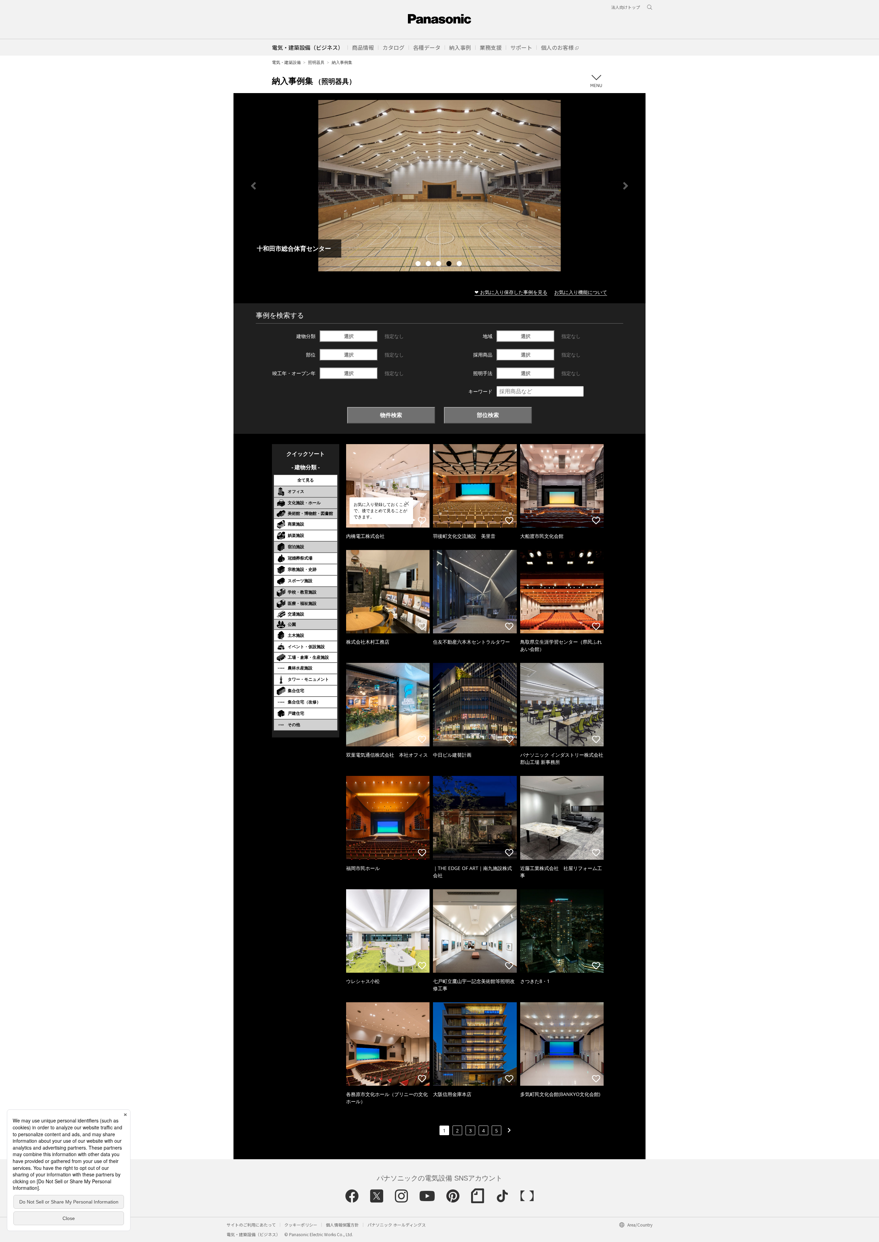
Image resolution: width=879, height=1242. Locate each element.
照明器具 (316, 62)
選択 (349, 336)
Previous (253, 186)
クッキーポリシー (300, 1225)
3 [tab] (439, 264)
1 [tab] (418, 264)
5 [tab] (460, 264)
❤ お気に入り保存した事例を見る (511, 292)
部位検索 (488, 415)
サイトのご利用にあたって (251, 1225)
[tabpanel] (439, 185)
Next (625, 186)
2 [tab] (429, 264)
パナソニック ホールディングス (396, 1225)
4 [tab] (449, 264)
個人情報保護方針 (342, 1225)
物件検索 (391, 415)
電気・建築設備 (286, 62)
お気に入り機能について (580, 292)
